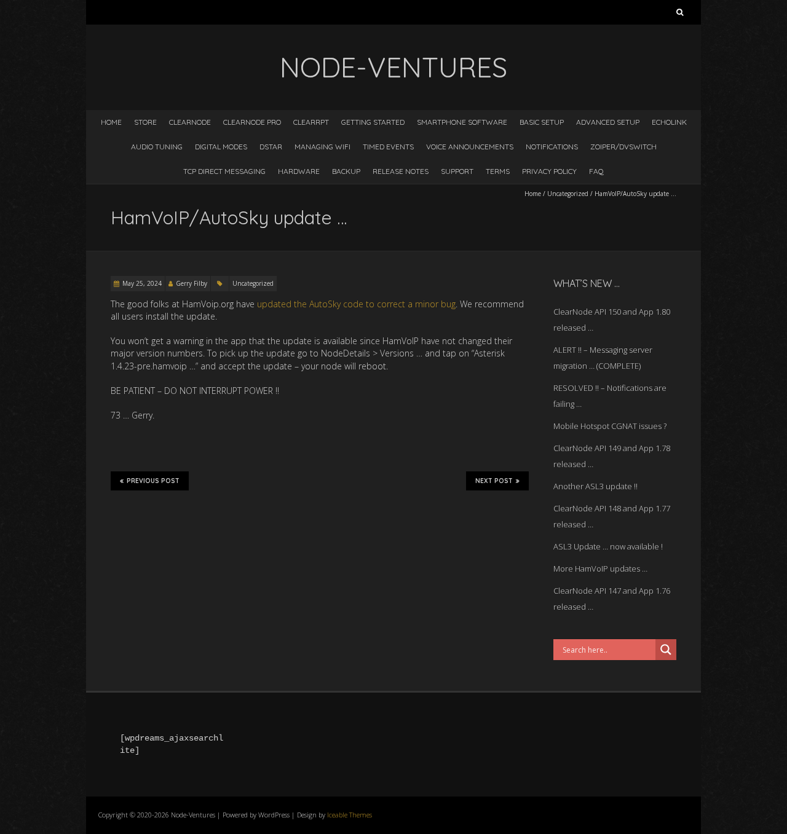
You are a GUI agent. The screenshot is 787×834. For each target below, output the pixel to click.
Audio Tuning (157, 146)
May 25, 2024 (142, 283)
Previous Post (153, 481)
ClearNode (190, 122)
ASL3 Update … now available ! (608, 546)
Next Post (494, 481)
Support (457, 171)
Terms (498, 171)
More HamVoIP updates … (600, 568)
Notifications (552, 146)
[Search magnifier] (665, 649)
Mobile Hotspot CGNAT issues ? (609, 425)
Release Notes (401, 171)
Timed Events (388, 146)
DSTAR (270, 146)
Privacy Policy (549, 171)
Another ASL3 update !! (595, 486)
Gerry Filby (191, 283)
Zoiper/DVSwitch (623, 146)
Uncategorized (567, 193)
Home (111, 122)
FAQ (596, 171)
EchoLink (669, 122)
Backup (346, 171)
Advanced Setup (607, 122)
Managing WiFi (322, 146)
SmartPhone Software (462, 122)
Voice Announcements (469, 146)
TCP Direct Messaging (224, 171)
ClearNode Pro (252, 122)
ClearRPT (311, 122)
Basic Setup (542, 122)
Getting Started (373, 122)
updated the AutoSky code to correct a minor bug (356, 304)
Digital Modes (221, 146)
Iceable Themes (349, 814)
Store (145, 122)
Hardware (299, 171)
